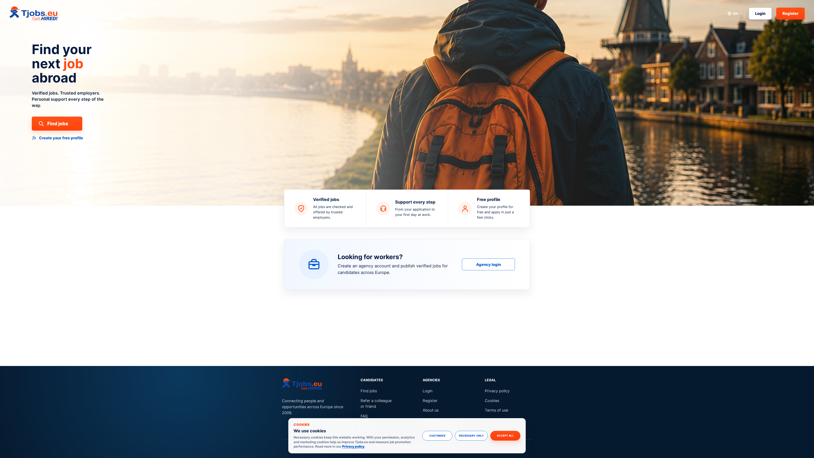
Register (790, 13)
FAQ (364, 416)
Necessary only (471, 435)
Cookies (492, 400)
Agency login (488, 264)
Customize (437, 435)
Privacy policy (497, 391)
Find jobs (57, 123)
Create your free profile (61, 138)
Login (760, 13)
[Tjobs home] (33, 13)
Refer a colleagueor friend (376, 403)
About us (431, 410)
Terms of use (496, 410)
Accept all (505, 435)
